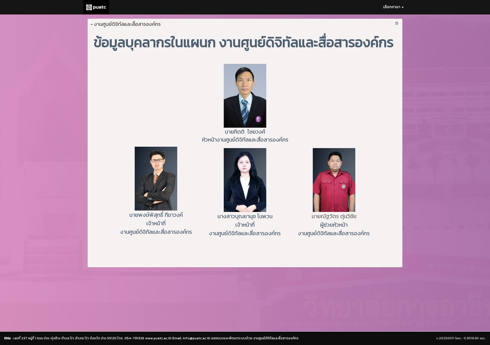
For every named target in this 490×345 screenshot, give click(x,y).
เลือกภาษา (392, 7)
